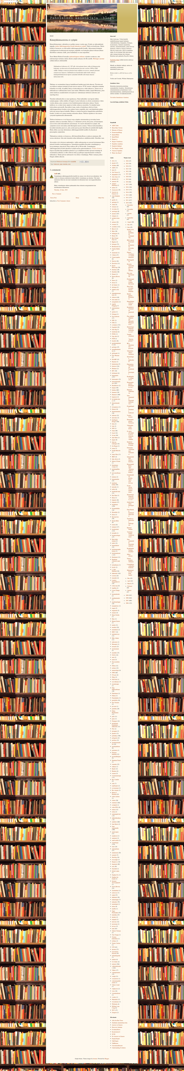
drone (113, 282)
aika (113, 170)
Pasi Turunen (115, 702)
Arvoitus (114, 209)
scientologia (115, 843)
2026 (127, 161)
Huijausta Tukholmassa (130, 391)
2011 (127, 200)
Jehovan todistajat (114, 443)
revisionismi (115, 788)
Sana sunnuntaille (115, 827)
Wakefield (114, 999)
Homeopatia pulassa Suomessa (130, 421)
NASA (114, 655)
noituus (114, 668)
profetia (114, 740)
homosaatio (115, 379)
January (129, 590)
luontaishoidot (116, 594)
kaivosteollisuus (116, 473)
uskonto (114, 964)
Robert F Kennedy (114, 793)
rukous (114, 809)
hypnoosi (114, 397)
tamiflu (114, 909)
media (113, 625)
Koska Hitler (115, 521)
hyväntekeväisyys (116, 400)
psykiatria (114, 750)
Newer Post (53, 198)
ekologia (114, 287)
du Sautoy (114, 285)
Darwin (114, 261)
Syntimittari (115, 890)
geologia (114, 347)
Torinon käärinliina (115, 938)
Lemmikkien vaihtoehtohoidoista (130, 565)
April (129, 581)
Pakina (114, 696)
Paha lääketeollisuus (116, 688)
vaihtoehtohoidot (116, 967)
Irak (113, 426)
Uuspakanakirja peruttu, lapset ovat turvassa (130, 479)
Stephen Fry (115, 875)
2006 (127, 603)
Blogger (107, 1058)
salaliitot (114, 822)
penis (113, 719)
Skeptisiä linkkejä (117, 146)
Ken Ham (114, 495)
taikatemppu (115, 899)
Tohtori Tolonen (116, 931)
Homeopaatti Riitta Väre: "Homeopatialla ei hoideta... (130, 468)
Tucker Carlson (116, 943)
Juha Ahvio (115, 459)
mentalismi (115, 630)
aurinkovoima (115, 218)
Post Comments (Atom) (63, 201)
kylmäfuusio (115, 565)
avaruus (114, 224)
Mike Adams (115, 638)
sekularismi (115, 853)
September (130, 218)
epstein (114, 312)
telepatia (114, 919)
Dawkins (114, 270)
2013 (127, 195)
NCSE (113, 1034)
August (129, 222)
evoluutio (114, 325)
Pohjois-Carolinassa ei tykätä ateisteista (130, 254)
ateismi (114, 214)
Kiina (113, 498)
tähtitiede (114, 897)
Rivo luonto (115, 790)
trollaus (114, 941)
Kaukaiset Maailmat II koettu (130, 443)
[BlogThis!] (82, 162)
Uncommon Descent (115, 952)
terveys (114, 926)
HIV (113, 371)
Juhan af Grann (116, 461)
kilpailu (114, 500)
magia (113, 608)
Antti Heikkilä (116, 196)
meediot (114, 627)
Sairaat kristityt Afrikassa (130, 560)
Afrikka (114, 165)
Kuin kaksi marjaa (115, 540)
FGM (113, 338)
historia (114, 366)
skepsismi (114, 864)
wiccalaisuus (115, 1002)
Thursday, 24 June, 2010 (60, 190)
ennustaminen (115, 308)
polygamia (114, 738)
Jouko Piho (115, 454)
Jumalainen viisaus (115, 466)
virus (113, 991)
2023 (127, 169)
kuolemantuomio (116, 554)
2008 (127, 598)
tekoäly (114, 917)
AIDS (113, 168)
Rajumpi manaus (129, 528)
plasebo (114, 733)
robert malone (116, 796)
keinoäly (114, 487)
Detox (113, 280)
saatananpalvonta (116, 815)
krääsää (114, 527)
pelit (113, 716)
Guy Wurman (115, 355)
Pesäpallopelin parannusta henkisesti (130, 409)
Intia (113, 424)
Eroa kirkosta (115, 316)
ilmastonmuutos (116, 411)
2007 (127, 600)
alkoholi (114, 179)
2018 (127, 182)
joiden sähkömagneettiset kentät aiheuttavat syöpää (70, 46)
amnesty (114, 181)
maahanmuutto (116, 598)
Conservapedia (116, 257)
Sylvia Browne (116, 886)
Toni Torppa (115, 935)
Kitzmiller (114, 512)
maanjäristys (115, 606)
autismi (114, 222)
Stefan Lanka (115, 871)
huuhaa (114, 390)
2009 (127, 595)
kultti (113, 543)
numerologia (115, 670)
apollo (113, 200)
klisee (113, 514)
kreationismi (115, 529)
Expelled (114, 327)
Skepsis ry (114, 139)
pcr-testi (114, 706)
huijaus (114, 388)
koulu (113, 525)
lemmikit (114, 578)
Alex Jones (115, 177)
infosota (114, 415)
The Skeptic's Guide (117, 148)
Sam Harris (115, 824)
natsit (113, 659)
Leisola (114, 576)
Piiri (113, 729)
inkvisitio (114, 418)
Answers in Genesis (115, 193)
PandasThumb (116, 1039)
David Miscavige (114, 266)
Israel (113, 433)
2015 (127, 190)
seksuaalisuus (115, 849)
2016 (127, 187)
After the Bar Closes (117, 1020)
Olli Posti (114, 679)
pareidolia (114, 700)
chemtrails (114, 253)
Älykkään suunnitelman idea (119, 1023)
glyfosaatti (114, 353)
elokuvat (114, 297)
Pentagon (114, 721)
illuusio (114, 409)
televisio (114, 922)
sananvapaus (115, 832)
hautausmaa (115, 364)
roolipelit (114, 805)
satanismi (114, 838)
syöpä (61, 164)
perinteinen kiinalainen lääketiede (115, 724)
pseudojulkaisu (116, 746)
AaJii (55, 174)
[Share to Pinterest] (88, 162)
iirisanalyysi (115, 407)
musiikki (114, 653)
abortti (113, 163)
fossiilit (114, 341)
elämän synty (115, 289)
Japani (113, 440)
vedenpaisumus (116, 972)
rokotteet (114, 803)
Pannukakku (115, 698)
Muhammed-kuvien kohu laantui (130, 572)
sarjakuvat (114, 836)
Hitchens (114, 368)
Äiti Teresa (115, 172)
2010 (127, 203)
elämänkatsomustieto (116, 294)
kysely (113, 567)
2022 (127, 171)
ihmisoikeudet (116, 403)
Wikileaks (114, 1004)
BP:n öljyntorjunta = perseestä (130, 345)
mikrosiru (114, 642)
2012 (113, 161)
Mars (113, 619)
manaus (114, 613)
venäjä (113, 976)
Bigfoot (114, 242)
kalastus (114, 477)
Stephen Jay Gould (115, 878)
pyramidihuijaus (116, 756)
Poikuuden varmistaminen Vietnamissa (130, 451)
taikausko (114, 902)
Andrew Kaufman (114, 184)
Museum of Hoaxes (117, 130)
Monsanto (114, 644)
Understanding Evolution (119, 1048)
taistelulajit (115, 904)
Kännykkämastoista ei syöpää (130, 303)
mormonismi (115, 649)
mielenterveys (115, 634)
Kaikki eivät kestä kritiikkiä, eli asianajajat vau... (130, 233)
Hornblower (115, 385)
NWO (113, 672)
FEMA (114, 334)
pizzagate (114, 731)
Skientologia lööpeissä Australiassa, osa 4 (130, 329)
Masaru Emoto (116, 621)
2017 (127, 184)
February (129, 586)
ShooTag (114, 857)
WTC (113, 1010)
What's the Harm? (117, 153)
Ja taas (113, 435)
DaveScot (114, 263)
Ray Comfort (115, 779)
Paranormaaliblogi (117, 132)
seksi (113, 846)
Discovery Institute (117, 1027)
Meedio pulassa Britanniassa (130, 296)
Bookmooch (115, 246)
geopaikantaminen (116, 350)
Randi (113, 769)
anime (113, 187)
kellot (113, 489)
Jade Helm (115, 437)
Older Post (101, 198)
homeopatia (115, 375)
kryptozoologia (116, 535)
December (130, 205)
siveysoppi (115, 860)
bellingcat (114, 233)
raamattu (114, 764)
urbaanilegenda (116, 955)
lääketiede (56, 164)
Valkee (114, 970)
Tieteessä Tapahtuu (117, 151)
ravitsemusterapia (116, 776)
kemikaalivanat (116, 491)
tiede (69, 164)
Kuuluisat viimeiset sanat (116, 560)
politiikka (114, 736)
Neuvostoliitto (116, 662)
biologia (114, 244)
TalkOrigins (115, 1041)
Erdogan (114, 314)
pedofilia (114, 709)
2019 (127, 179)
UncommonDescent (117, 1045)
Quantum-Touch (116, 760)
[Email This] (81, 162)
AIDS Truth (115, 125)
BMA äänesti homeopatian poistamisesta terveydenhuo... (130, 245)
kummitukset (115, 545)
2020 (127, 176)
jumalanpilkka (116, 469)
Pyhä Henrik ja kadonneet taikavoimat (130, 513)
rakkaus (114, 766)
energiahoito (115, 302)
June (128, 227)
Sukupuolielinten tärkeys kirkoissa (130, 459)
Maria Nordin (115, 615)
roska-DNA (115, 807)
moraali (114, 646)
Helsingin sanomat (98, 59)
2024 (127, 166)
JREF (113, 457)
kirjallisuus (115, 504)
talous (113, 906)
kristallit (114, 533)
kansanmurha (115, 479)
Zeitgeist (114, 1012)
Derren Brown (116, 276)
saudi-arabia (115, 840)
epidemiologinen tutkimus (77, 56)
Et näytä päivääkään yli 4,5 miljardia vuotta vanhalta (130, 435)
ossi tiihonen (115, 682)
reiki (113, 783)
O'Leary (114, 675)
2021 (127, 174)
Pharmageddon (130, 260)
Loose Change (116, 590)
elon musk (114, 299)
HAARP (114, 359)
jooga (113, 448)
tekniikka (65, 164)
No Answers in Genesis (118, 1036)
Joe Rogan (114, 446)
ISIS (113, 428)
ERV (113, 320)
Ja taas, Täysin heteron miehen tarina (129, 489)
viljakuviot (115, 989)
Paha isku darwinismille (130, 274)
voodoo (114, 997)
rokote (113, 800)
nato (113, 657)
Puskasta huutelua (114, 753)
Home (77, 198)
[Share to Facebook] (86, 162)
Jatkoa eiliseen (129, 555)
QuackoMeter (115, 135)
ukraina (114, 949)
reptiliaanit (115, 786)
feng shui (114, 336)
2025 (127, 163)
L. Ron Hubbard (114, 570)
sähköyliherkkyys (116, 819)
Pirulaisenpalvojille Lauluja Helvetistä (130, 281)
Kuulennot (115, 557)
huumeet (114, 392)
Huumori (114, 394)
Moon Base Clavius (117, 128)
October (129, 213)
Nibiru (113, 666)
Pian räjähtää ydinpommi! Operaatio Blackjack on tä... (130, 320)
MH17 (113, 632)
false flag (114, 329)
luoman (95, 1058)
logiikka (114, 588)
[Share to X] (84, 162)
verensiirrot (115, 979)
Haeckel (114, 362)
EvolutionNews (116, 1029)
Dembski (114, 272)
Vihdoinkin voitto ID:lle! (130, 427)
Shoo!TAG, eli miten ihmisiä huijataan (130, 288)
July (128, 224)
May (128, 578)
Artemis (114, 207)
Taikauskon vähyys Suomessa (130, 352)
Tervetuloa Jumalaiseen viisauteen (119, 97)
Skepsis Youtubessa (117, 141)
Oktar (113, 677)
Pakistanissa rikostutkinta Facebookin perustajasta (130, 369)
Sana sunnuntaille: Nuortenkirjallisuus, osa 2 (130, 400)
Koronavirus (115, 517)
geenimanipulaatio (116, 344)
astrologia (114, 211)
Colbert (114, 255)
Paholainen (115, 693)
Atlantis (114, 216)
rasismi (114, 773)
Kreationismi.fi (116, 1032)
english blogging (114, 305)
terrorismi (114, 924)
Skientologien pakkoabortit (130, 359)
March (129, 583)
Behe (113, 231)
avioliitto (114, 227)
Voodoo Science (97, 148)
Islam (113, 431)
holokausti (114, 373)
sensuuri (114, 855)
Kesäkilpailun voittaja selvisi (130, 378)
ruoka (113, 812)
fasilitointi (114, 332)
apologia (114, 202)
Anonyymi (115, 190)
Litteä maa (115, 586)
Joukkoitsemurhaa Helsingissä (130, 504)
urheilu (114, 959)
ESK (113, 322)
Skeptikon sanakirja (117, 144)
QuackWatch (115, 137)
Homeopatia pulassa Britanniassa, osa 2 (130, 384)
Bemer (113, 236)
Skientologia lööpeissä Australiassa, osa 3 (130, 497)
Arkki (113, 204)
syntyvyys (114, 893)
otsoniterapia (115, 684)
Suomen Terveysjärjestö (116, 882)
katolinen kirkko (114, 484)
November (130, 209)
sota (113, 866)
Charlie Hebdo (116, 249)
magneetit (114, 610)
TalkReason (115, 1043)
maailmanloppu (116, 602)
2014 (127, 192)
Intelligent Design (114, 420)
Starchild (114, 869)
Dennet (114, 274)
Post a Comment (56, 194)
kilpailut (114, 502)
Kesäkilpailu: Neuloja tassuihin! (130, 550)
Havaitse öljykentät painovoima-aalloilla (130, 267)
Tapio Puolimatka (115, 912)
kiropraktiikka (116, 508)
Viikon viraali (116, 985)
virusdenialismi (116, 993)
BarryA (114, 229)
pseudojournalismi (116, 743)
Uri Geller (114, 962)
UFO (113, 947)
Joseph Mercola (116, 450)
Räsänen (114, 771)
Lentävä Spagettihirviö (116, 581)
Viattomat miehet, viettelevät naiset (130, 534)
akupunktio (115, 174)
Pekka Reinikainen (115, 711)
